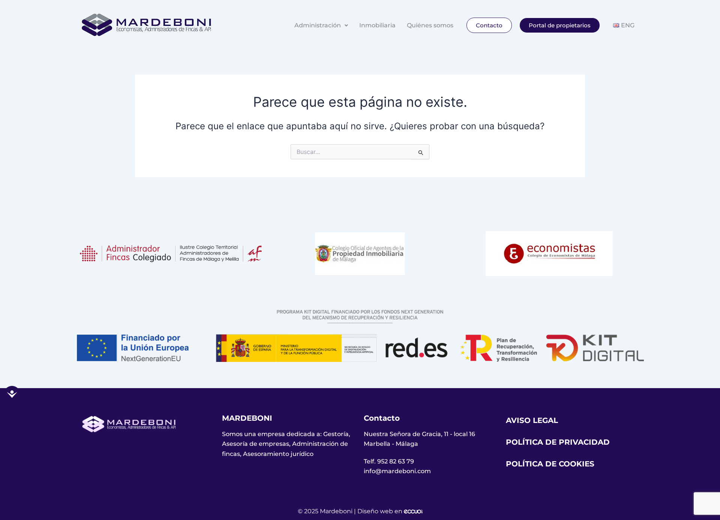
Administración (317, 25)
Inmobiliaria (377, 25)
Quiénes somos (430, 25)
